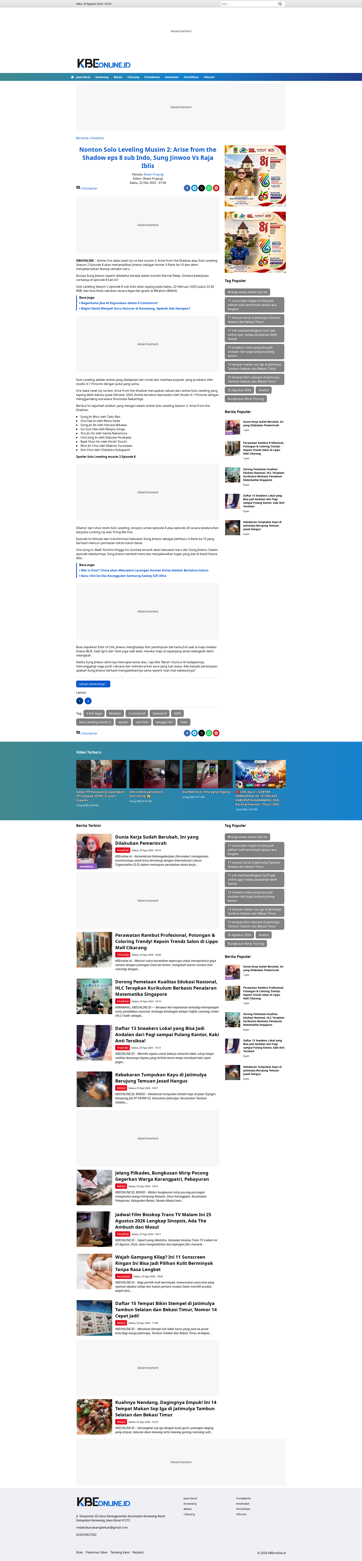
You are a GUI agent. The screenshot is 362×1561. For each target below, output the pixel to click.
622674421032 (86, 1535)
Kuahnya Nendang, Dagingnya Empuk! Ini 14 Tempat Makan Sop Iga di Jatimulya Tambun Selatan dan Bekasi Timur (165, 1408)
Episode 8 (159, 713)
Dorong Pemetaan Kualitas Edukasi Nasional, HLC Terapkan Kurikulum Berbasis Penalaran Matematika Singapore (263, 474)
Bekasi (118, 77)
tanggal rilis (164, 722)
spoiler (123, 722)
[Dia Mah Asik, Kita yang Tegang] (207, 774)
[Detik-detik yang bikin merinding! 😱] (154, 774)
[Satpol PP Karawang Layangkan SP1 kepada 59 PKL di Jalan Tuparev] (101, 774)
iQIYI (177, 713)
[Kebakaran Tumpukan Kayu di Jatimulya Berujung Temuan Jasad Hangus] (232, 527)
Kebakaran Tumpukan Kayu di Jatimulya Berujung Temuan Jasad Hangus (262, 525)
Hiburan (209, 77)
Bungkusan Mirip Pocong (246, 399)
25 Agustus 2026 (239, 390)
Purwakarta (152, 77)
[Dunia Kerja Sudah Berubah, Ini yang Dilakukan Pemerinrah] (232, 427)
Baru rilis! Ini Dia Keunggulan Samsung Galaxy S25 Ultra (123, 576)
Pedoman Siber (97, 1552)
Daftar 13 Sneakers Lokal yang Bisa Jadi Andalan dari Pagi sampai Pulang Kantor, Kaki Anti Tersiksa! (264, 501)
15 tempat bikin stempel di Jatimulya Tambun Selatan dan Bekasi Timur (253, 379)
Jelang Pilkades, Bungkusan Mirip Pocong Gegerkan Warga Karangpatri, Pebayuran (162, 1176)
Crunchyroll (137, 713)
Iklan (79, 1552)
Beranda (82, 138)
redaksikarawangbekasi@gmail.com (102, 1527)
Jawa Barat (83, 77)
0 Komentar (88, 188)
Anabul (264, 390)
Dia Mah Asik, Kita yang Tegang (206, 792)
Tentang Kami (120, 1552)
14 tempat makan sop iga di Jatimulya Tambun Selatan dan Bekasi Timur (254, 366)
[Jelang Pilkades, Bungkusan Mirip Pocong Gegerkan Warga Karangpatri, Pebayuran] (94, 1187)
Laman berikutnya (92, 684)
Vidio (183, 722)
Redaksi (138, 1552)
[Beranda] (72, 77)
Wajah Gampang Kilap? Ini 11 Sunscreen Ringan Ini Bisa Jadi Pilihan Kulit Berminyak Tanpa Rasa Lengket (164, 1263)
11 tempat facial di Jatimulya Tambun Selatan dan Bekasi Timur (254, 320)
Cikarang (133, 77)
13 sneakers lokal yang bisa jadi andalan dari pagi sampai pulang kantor (251, 351)
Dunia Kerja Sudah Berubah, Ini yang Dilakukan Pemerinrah (263, 423)
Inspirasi (122, 1047)
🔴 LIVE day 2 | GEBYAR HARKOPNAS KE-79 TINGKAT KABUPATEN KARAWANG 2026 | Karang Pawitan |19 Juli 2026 (258, 798)
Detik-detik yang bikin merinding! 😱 (146, 794)
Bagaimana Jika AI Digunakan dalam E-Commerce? (119, 303)
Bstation (115, 713)
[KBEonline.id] (104, 64)
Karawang (101, 77)
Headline (97, 138)
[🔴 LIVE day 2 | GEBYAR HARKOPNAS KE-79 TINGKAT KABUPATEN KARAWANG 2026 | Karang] (260, 774)
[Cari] (280, 4)
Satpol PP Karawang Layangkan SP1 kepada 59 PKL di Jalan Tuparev (100, 796)
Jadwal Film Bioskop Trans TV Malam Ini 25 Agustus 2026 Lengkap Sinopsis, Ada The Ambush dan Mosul (163, 1220)
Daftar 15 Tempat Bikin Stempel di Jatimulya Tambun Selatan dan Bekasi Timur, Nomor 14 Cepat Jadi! (166, 1309)
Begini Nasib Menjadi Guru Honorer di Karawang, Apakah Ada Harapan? (135, 308)
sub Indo (142, 722)
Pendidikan (191, 77)
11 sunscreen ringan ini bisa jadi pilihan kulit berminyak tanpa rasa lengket (252, 305)
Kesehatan (172, 77)
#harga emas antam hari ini (247, 292)
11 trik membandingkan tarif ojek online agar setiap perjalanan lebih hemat (252, 334)
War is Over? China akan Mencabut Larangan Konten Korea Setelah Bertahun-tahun (145, 570)
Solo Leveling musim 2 (95, 722)
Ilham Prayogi (154, 174)
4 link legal (94, 713)
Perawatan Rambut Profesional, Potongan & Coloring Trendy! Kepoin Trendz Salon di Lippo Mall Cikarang (263, 448)
